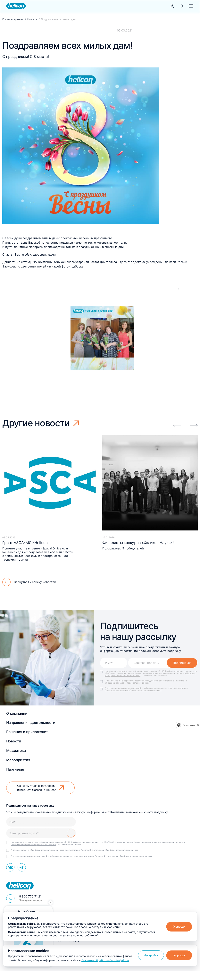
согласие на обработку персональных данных (134, 680)
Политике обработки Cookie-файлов (105, 960)
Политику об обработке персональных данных (33, 844)
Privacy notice (189, 725)
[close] (198, 725)
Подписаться (182, 663)
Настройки (151, 955)
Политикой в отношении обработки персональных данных (133, 690)
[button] (194, 425)
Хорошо (179, 926)
